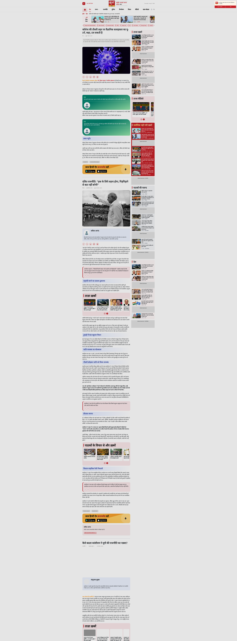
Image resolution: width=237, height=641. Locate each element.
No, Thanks (220, 6)
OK (230, 6)
